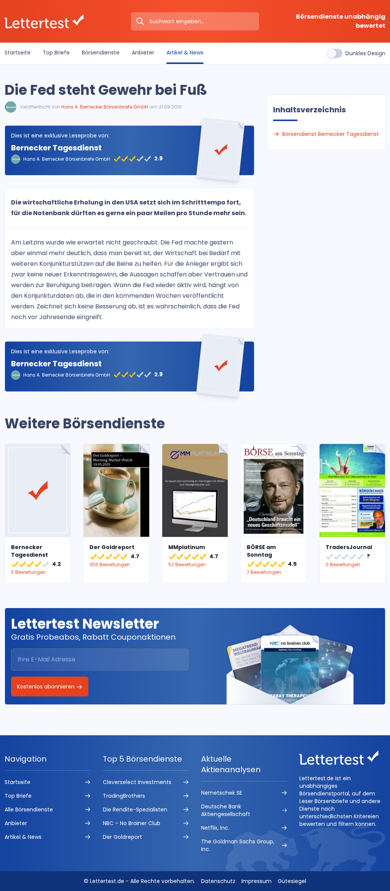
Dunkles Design (365, 53)
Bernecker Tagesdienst (56, 147)
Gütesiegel (292, 881)
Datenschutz (218, 881)
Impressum (256, 881)
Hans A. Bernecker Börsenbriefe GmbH (104, 107)
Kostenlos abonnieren (46, 686)
